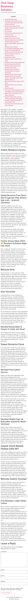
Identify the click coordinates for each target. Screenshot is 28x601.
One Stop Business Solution (7, 6)
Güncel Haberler (9, 88)
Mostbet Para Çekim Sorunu (12, 38)
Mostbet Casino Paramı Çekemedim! (15, 62)
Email (3, 575)
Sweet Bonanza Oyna (10, 36)
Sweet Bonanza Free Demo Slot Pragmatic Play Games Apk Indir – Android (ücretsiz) (14, 22)
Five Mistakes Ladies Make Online (14, 48)
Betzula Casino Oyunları (11, 46)
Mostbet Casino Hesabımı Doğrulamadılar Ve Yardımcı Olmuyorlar (12, 70)
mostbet (12, 158)
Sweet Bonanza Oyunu (11, 19)
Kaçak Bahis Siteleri (10, 57)
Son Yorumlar (8, 31)
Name (3, 569)
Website (3, 581)
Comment (4, 551)
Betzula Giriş (8, 29)
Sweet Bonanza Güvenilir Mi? (13, 64)
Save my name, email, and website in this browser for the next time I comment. (12, 589)
